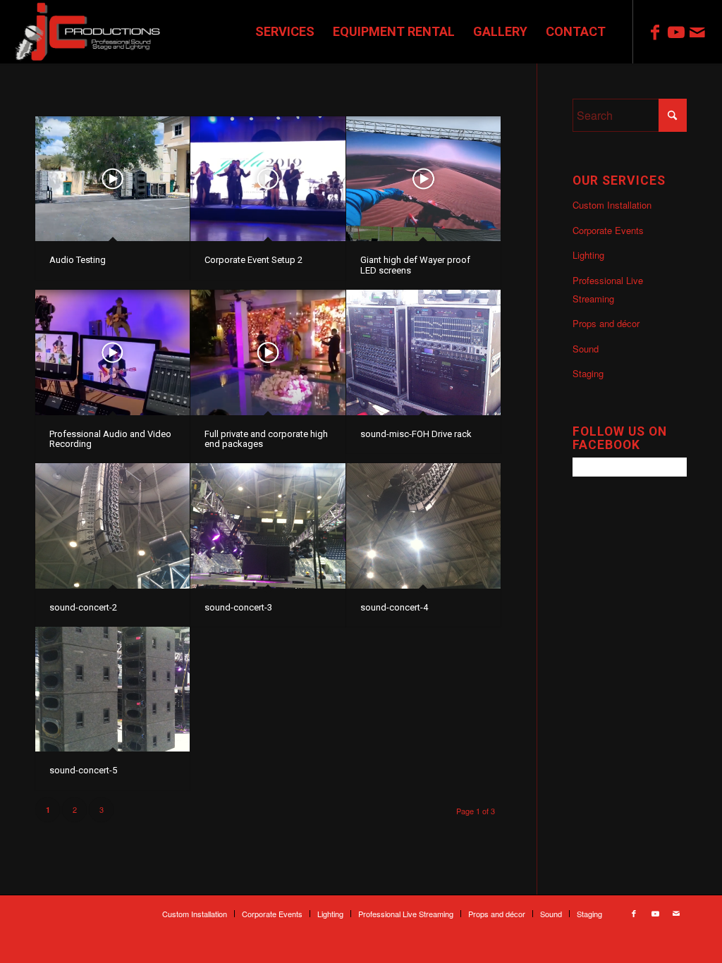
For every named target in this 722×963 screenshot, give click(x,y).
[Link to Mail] (697, 31)
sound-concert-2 (83, 607)
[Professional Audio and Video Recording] (112, 352)
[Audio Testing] (112, 178)
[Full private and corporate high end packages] (267, 352)
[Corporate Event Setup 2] (267, 178)
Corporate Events (608, 230)
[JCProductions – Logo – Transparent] (89, 31)
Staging (588, 373)
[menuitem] (285, 31)
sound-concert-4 (394, 607)
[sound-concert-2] (112, 525)
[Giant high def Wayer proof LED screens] (423, 178)
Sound (586, 348)
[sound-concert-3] (267, 525)
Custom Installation (612, 204)
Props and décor (606, 323)
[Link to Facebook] (655, 31)
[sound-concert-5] (112, 689)
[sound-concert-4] (423, 525)
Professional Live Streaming (608, 289)
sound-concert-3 (238, 607)
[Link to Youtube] (676, 31)
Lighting (588, 255)
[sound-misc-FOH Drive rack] (423, 352)
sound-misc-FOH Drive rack (416, 434)
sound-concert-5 (83, 770)
